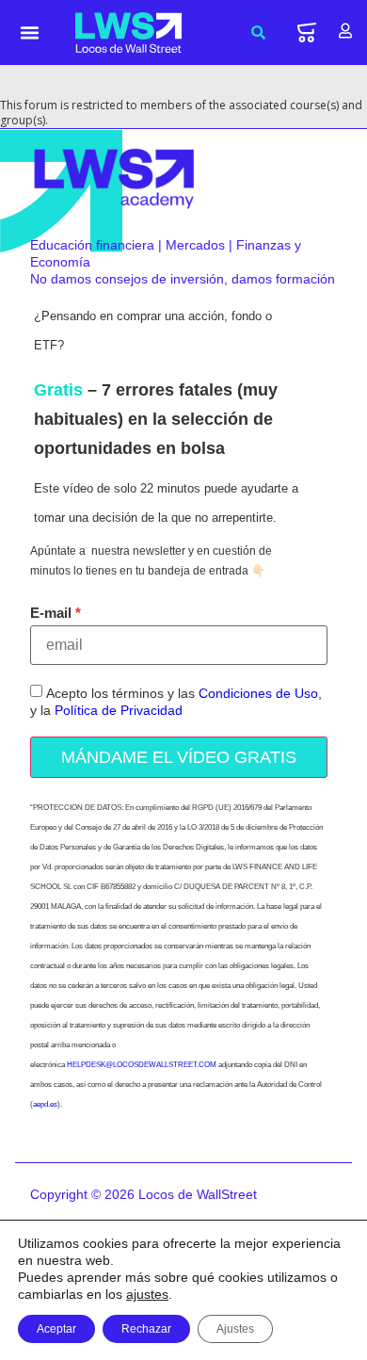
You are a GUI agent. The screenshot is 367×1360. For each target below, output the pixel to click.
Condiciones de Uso (258, 693)
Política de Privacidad (119, 710)
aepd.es (45, 1104)
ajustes (147, 1294)
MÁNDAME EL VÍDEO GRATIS (178, 757)
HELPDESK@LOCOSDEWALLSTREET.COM (141, 1064)
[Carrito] (307, 32)
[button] (30, 33)
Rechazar (146, 1329)
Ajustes (235, 1329)
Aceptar (56, 1329)
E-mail (51, 613)
